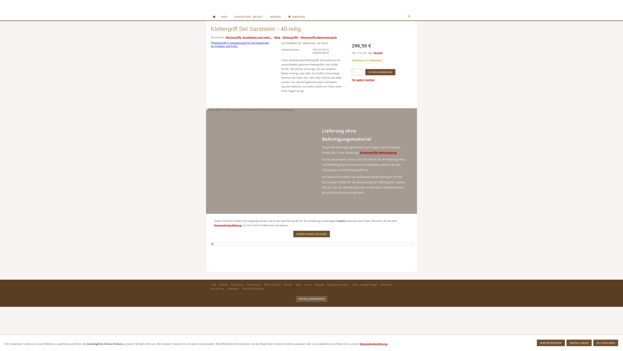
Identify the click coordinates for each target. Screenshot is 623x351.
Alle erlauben (606, 342)
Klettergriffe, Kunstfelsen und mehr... (249, 37)
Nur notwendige (551, 342)
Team (298, 284)
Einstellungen (579, 342)
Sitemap (319, 284)
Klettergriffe (290, 37)
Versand (377, 53)
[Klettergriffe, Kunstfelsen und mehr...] (214, 16)
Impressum (237, 284)
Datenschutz (254, 284)
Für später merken (363, 79)
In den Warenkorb (380, 72)
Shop (277, 37)
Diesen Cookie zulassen (312, 234)
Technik (288, 284)
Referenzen (386, 284)
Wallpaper (233, 288)
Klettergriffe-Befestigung (378, 153)
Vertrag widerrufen (312, 298)
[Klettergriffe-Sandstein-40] (241, 71)
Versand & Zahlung (252, 288)
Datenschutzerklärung (228, 225)
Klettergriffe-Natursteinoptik (319, 37)
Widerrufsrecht (272, 284)
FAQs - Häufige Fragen (364, 284)
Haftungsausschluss (338, 284)
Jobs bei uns (217, 288)
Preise (308, 284)
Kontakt (223, 284)
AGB (213, 284)
